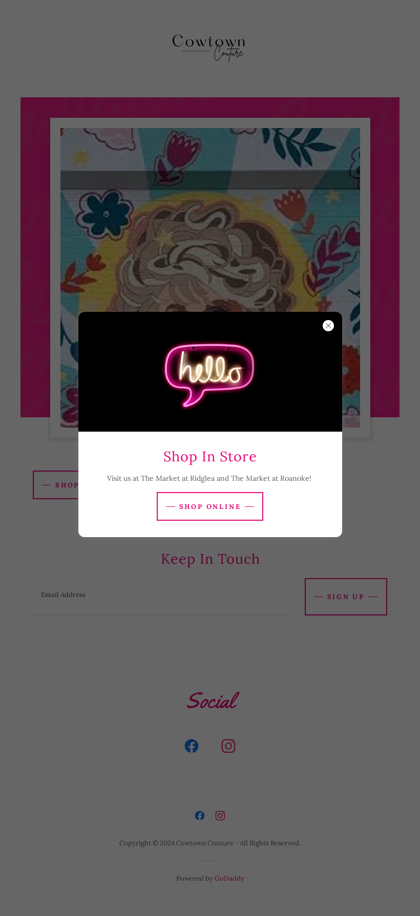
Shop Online (210, 506)
